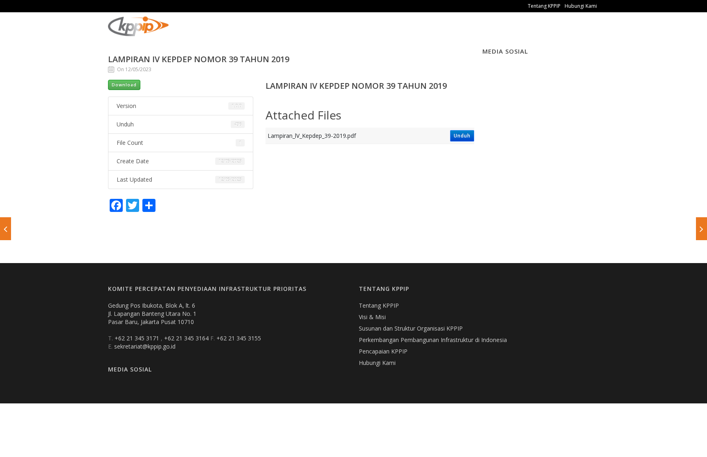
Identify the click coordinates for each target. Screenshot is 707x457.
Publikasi (227, 32)
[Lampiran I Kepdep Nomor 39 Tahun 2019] (5, 228)
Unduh (462, 135)
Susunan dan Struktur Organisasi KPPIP (411, 328)
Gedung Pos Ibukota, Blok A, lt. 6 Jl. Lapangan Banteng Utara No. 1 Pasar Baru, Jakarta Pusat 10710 (152, 314)
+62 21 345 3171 (138, 338)
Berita (264, 32)
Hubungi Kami (581, 5)
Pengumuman (307, 32)
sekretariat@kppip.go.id (145, 346)
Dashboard (357, 32)
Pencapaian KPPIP (383, 351)
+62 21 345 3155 (238, 338)
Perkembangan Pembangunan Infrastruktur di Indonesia (433, 340)
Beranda (188, 32)
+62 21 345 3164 (187, 338)
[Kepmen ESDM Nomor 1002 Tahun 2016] (701, 228)
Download (124, 85)
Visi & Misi (372, 317)
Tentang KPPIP (544, 5)
